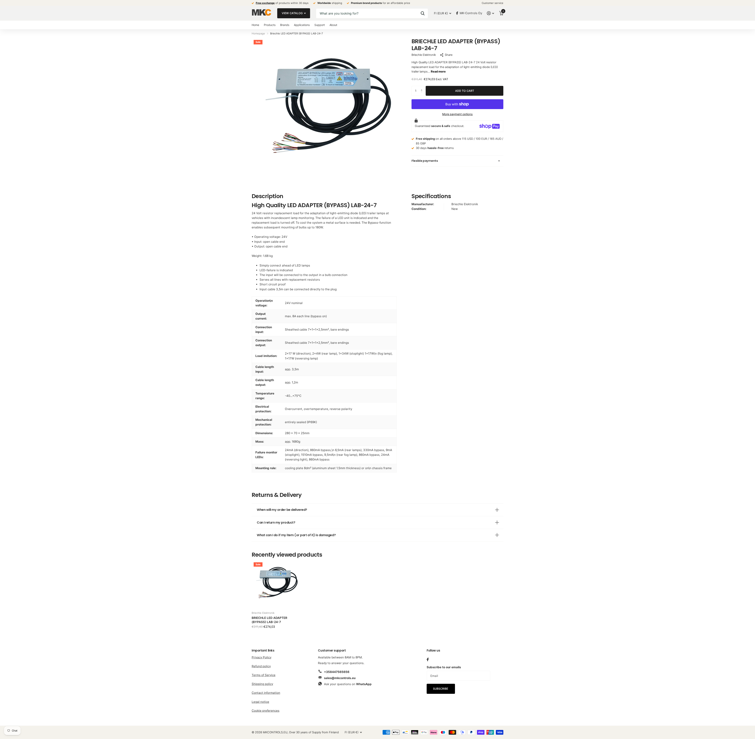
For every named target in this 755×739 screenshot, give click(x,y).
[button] (422, 87)
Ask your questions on (348, 684)
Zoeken (422, 13)
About (333, 25)
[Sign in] (490, 13)
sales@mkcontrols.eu (339, 678)
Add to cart (464, 90)
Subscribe (441, 688)
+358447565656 (336, 672)
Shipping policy (262, 684)
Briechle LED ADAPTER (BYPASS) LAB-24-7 (269, 620)
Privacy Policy (261, 657)
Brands (284, 25)
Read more (438, 71)
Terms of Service (263, 675)
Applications (302, 25)
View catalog (292, 13)
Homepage (258, 33)
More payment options (457, 114)
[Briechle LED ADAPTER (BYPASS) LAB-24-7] (275, 584)
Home (255, 25)
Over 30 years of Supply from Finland (314, 732)
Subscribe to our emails (444, 667)
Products (269, 25)
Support (319, 25)
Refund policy (261, 666)
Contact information (266, 693)
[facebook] (428, 659)
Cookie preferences (265, 710)
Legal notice (260, 702)
